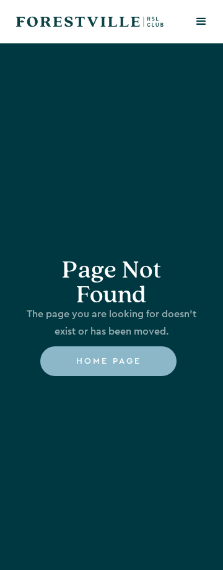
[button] (201, 21)
